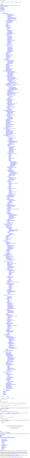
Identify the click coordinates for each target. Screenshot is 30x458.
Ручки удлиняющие (10, 280)
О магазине (18, 5)
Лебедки (9, 197)
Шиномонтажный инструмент (10, 126)
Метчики (10, 344)
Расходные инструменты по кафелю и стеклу (11, 103)
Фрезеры (7, 57)
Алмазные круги (10, 94)
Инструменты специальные (11, 144)
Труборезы (10, 341)
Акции (3, 393)
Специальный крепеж (9, 386)
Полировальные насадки (11, 90)
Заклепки (9, 209)
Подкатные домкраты (10, 117)
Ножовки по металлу (13, 172)
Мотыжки (10, 273)
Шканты (9, 382)
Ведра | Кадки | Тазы (8, 225)
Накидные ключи (11, 150)
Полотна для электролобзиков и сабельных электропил (13, 84)
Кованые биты (11, 138)
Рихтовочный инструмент (9, 124)
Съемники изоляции (10, 218)
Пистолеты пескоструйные (9, 132)
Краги (8, 251)
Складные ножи (10, 326)
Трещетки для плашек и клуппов (13, 348)
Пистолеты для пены (8, 258)
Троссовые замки (10, 297)
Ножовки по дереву (11, 174)
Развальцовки (11, 339)
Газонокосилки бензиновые (9, 65)
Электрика (4, 351)
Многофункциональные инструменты (12, 325)
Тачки (8, 293)
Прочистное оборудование (9, 336)
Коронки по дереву (10, 101)
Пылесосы (9, 28)
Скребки (9, 223)
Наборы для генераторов (11, 61)
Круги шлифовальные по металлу (13, 88)
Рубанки (9, 180)
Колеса (8, 380)
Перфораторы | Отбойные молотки (10, 33)
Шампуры (9, 329)
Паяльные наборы (11, 216)
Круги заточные (11, 86)
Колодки (9, 367)
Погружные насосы (10, 30)
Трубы (7, 349)
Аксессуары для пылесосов (11, 79)
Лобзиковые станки (10, 46)
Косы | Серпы (9, 289)
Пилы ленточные (10, 36)
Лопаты (10, 279)
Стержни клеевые (10, 259)
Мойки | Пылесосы (8, 27)
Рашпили (10, 169)
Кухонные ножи (10, 315)
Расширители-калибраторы (12, 340)
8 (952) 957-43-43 (2, 437)
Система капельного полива (11, 267)
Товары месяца (5, 394)
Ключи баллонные (8, 119)
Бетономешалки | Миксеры (9, 21)
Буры (8, 95)
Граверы (7, 23)
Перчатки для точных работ (11, 245)
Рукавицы (9, 252)
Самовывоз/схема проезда (5, 440)
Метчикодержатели (11, 345)
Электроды (9, 44)
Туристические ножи (10, 319)
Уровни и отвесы (10, 204)
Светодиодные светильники (11, 359)
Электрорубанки (8, 56)
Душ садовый (9, 292)
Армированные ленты (10, 303)
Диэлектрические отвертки (12, 177)
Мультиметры (9, 213)
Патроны (10, 81)
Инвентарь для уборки (9, 298)
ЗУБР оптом (1, 5)
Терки (7, 238)
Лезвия (8, 221)
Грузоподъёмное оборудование (10, 196)
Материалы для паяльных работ (13, 215)
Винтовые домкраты (10, 118)
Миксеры (7, 236)
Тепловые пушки (8, 52)
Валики (10, 228)
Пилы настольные (10, 37)
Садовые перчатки (10, 247)
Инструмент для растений (9, 283)
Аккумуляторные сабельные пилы (12, 18)
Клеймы (10, 156)
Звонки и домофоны (8, 352)
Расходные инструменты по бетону (10, 93)
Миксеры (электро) (8, 26)
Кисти (8, 232)
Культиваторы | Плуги (10, 276)
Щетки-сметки (8, 127)
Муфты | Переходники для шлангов (12, 263)
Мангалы (9, 324)
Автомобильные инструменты (7, 110)
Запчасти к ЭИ (8, 390)
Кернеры (10, 155)
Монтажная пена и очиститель (10, 256)
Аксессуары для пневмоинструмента (10, 128)
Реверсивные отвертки (12, 179)
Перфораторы (9, 34)
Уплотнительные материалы (9, 350)
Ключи (8, 145)
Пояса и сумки (9, 321)
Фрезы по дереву (10, 100)
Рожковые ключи (11, 151)
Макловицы (9, 235)
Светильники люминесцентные (12, 357)
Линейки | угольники (10, 202)
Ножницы (9, 316)
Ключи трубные (11, 338)
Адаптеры (10, 137)
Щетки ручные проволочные (11, 195)
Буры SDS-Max (11, 96)
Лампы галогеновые (8, 353)
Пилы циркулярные (10, 39)
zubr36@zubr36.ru (2, 9)
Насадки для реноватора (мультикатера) (13, 82)
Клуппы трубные (11, 343)
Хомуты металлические (9, 387)
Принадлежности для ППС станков (12, 83)
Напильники (10, 168)
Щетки (8, 301)
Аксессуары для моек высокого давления (13, 78)
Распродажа (4, 392)
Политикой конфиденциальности (13, 413)
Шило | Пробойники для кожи (10, 330)
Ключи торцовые (11, 147)
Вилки (8, 365)
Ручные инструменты (6, 135)
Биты (8, 136)
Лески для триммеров (10, 72)
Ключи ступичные (8, 120)
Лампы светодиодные (9, 354)
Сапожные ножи (10, 317)
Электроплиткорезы (10, 51)
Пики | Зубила (9, 98)
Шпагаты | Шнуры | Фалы (9, 331)
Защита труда (5, 240)
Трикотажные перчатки (10, 248)
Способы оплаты (4, 439)
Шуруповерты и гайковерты (11, 15)
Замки (7, 295)
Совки (10, 275)
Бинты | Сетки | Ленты (9, 224)
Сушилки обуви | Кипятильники (10, 361)
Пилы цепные (9, 38)
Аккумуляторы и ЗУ (10, 76)
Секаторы (10, 288)
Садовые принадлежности (9, 290)
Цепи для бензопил (10, 74)
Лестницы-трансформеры (11, 311)
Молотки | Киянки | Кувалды (11, 158)
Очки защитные (8, 243)
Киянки (10, 159)
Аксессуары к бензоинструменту (10, 60)
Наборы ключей (8, 123)
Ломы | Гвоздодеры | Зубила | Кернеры (12, 153)
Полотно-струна (10, 105)
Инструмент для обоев (9, 226)
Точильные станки (10, 50)
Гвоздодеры (10, 154)
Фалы (8, 332)
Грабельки (10, 271)
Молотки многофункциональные (15, 163)
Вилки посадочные (11, 270)
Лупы (7, 313)
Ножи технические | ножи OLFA (10, 220)
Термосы (9, 327)
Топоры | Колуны (10, 186)
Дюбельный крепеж (8, 378)
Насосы (7, 29)
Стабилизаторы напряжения (9, 371)
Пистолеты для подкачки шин (10, 131)
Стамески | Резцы (10, 181)
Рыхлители (10, 274)
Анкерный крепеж (8, 372)
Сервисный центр (15, 5)
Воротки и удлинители (12, 142)
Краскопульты (8, 25)
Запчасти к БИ (8, 389)
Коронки (9, 97)
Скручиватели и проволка (12, 193)
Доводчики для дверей (10, 374)
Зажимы (10, 184)
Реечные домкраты (10, 116)
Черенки (9, 282)
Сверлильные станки (10, 48)
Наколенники (8, 242)
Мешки (8, 300)
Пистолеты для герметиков (9, 257)
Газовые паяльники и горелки (13, 214)
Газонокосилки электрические (11, 40)
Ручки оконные (9, 376)
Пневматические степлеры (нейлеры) (11, 133)
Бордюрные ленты (10, 304)
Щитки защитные (8, 254)
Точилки (9, 318)
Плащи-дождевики (8, 249)
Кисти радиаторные (11, 234)
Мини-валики (11, 229)
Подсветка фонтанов (10, 356)
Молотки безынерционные (14, 161)
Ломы (10, 157)
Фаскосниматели (11, 342)
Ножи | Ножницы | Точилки (9, 314)
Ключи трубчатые (11, 148)
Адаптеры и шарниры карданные (13, 141)
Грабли (10, 278)
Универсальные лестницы (11, 312)
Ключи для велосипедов (12, 146)
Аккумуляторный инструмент (10, 14)
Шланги (9, 268)
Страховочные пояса (8, 253)
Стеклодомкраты (10, 207)
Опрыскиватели (10, 264)
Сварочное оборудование (9, 43)
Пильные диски (10, 102)
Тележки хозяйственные (9, 322)
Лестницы (7, 309)
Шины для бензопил (10, 63)
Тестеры (9, 219)
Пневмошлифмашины (9, 134)
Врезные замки (9, 296)
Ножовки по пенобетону (12, 175)
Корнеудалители (11, 272)
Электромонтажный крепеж (9, 388)
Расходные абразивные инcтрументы (10, 85)
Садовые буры (9, 281)
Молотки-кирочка (13, 165)
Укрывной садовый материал (11, 294)
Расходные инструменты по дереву (10, 99)
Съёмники (7, 125)
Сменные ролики (11, 231)
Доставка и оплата (10, 5)
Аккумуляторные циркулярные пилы (12, 17)
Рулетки (9, 203)
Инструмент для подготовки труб (12, 337)
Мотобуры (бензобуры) (9, 69)
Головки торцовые (10, 113)
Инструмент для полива (9, 261)
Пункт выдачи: (2, 450)
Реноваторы (9, 19)
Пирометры (10, 201)
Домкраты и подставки (9, 115)
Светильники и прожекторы (9, 355)
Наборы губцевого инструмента (13, 191)
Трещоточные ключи (11, 152)
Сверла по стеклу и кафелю (11, 106)
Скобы (8, 211)
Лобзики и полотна (11, 171)
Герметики (7, 255)
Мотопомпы (7, 67)
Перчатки (7, 244)
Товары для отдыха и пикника (10, 323)
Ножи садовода (11, 286)
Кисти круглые (11, 233)
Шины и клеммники (8, 363)
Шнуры (9, 333)
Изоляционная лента (10, 306)
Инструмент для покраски (9, 227)
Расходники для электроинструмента (7, 70)
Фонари (9, 328)
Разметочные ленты (10, 307)
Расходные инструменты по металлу (10, 107)
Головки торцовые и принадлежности (11, 111)
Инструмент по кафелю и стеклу (10, 205)
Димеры (9, 366)
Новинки (4, 391)
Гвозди (7, 373)
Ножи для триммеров (10, 62)
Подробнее (2, 4)
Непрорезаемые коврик (10, 222)
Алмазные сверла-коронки (11, 104)
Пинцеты (10, 192)
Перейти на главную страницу (15, 428)
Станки (7, 45)
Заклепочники (8, 129)
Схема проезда (2, 7)
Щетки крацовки (10, 109)
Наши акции (3, 442)
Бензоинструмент (5, 59)
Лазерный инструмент (10, 199)
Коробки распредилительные (11, 368)
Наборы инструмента (8, 122)
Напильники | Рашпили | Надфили (12, 167)
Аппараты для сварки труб (9, 20)
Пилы (7, 35)
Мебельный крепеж (8, 379)
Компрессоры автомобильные (10, 121)
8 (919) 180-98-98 (2, 8)
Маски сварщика (8, 241)
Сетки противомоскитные (11, 377)
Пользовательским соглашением (5, 413)
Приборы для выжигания (12, 217)
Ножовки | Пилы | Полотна (11, 170)
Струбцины (10, 185)
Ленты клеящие (8, 302)
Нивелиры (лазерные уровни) (12, 200)
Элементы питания (8, 370)
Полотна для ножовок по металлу (15, 173)
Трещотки (10, 143)
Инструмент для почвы (9, 269)
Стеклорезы (9, 208)
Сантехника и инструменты (6, 334)
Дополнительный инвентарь (11, 291)
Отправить (7, 408)
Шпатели (7, 239)
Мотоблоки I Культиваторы (9, 68)
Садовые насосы (10, 31)
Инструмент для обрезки (11, 284)
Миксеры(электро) (10, 22)
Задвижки (9, 375)
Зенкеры (9, 108)
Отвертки (9, 176)
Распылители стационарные (11, 266)
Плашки (10, 346)
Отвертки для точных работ (12, 178)
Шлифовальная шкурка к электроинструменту (13, 92)
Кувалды (10, 160)
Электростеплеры (8, 58)
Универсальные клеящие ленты (11, 308)
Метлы (8, 299)
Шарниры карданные (10, 112)
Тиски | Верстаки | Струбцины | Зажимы (13, 183)
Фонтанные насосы (10, 32)
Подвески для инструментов (11, 320)
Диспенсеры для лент (10, 305)
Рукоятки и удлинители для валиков (13, 230)
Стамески (10, 182)
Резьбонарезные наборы (12, 347)
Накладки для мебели (10, 381)
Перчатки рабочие (10, 246)
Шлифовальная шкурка (10, 91)
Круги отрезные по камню (12, 87)
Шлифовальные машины (9, 54)
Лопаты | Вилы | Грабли (11, 277)
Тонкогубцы (10, 194)
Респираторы (7, 250)
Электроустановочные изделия (10, 364)
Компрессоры (8, 24)
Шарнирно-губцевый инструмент (12, 188)
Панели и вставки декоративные (12, 369)
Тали (8, 198)
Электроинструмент (5, 13)
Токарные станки (10, 49)
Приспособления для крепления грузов (11, 384)
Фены (7, 53)
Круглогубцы (10, 190)
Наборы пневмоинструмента (9, 130)
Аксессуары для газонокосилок (11, 77)
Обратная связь (4, 447)
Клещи (10, 189)
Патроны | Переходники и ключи (12, 80)
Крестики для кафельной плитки (12, 206)
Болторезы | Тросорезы (10, 140)
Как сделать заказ (5, 5)
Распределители (10, 265)
